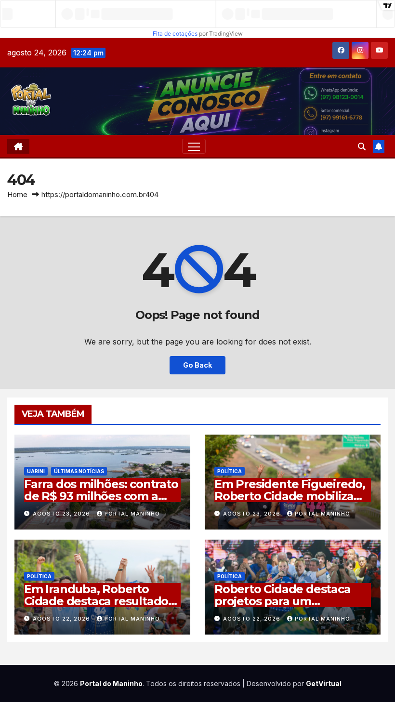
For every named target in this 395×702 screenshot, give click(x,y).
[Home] (18, 146)
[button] (362, 146)
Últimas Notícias (79, 471)
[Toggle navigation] (194, 146)
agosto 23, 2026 (62, 513)
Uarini (36, 471)
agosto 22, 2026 (62, 618)
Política (229, 471)
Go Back (197, 365)
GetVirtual (324, 683)
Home (17, 194)
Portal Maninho (132, 513)
